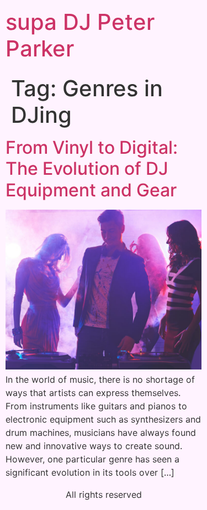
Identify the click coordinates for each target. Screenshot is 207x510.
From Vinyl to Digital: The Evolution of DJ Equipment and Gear (92, 169)
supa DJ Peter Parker (80, 35)
